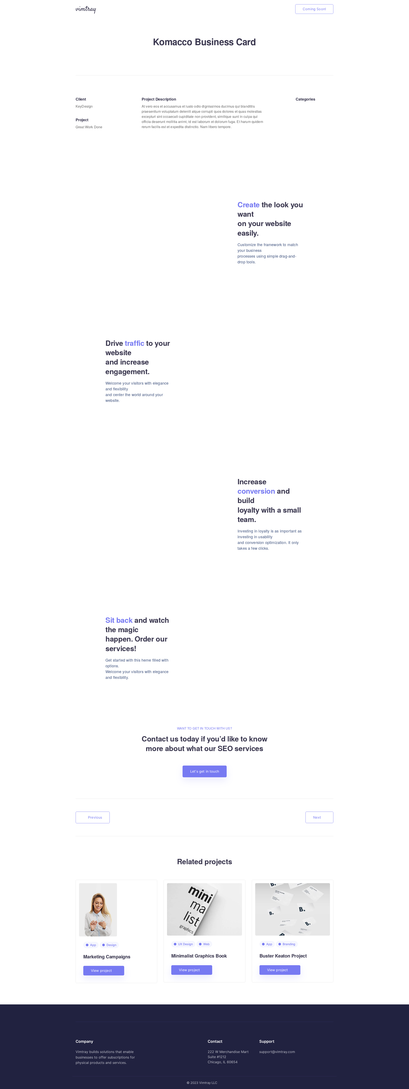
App (93, 945)
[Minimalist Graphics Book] (204, 909)
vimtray (86, 9)
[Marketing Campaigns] (98, 909)
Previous (95, 817)
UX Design (185, 944)
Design (111, 945)
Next (317, 817)
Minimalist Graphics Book (199, 955)
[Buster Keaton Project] (292, 909)
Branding (289, 944)
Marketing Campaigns (106, 956)
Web (206, 944)
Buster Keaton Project (283, 955)
